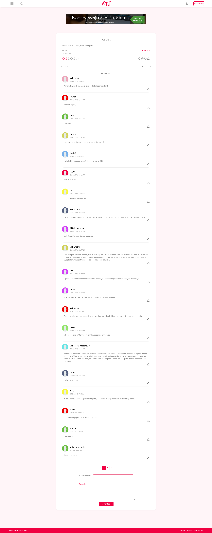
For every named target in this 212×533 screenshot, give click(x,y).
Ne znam (146, 50)
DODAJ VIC (198, 3)
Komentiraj (106, 504)
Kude (64, 50)
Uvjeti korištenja (198, 530)
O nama (189, 530)
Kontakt (183, 530)
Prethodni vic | (67, 67)
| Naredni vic (146, 67)
